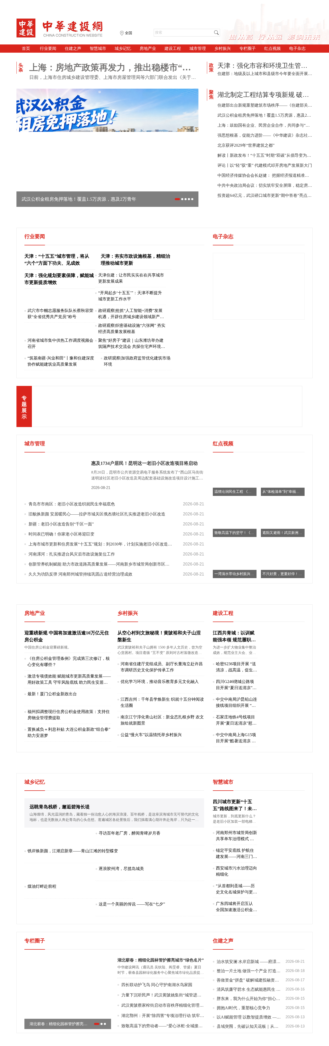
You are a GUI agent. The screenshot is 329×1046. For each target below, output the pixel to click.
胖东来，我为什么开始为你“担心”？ (261, 1028)
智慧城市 (98, 48)
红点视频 (272, 48)
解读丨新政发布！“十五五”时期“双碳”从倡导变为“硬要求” (265, 155)
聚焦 (211, 94)
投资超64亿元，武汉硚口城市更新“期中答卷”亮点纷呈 (265, 195)
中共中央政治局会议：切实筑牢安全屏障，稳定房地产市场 (265, 185)
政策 (211, 67)
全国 (128, 33)
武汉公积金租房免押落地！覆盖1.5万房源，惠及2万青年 (265, 115)
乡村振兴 (222, 48)
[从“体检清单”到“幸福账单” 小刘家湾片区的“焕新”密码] (283, 507)
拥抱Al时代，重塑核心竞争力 (261, 1037)
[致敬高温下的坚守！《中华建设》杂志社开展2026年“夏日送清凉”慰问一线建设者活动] (235, 548)
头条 (21, 67)
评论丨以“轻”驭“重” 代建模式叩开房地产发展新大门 (264, 165)
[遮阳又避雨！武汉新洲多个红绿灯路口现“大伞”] (283, 548)
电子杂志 (297, 48)
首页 (26, 48)
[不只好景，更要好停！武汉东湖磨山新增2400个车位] (283, 589)
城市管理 (197, 48)
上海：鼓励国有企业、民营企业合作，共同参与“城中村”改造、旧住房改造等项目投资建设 (265, 125)
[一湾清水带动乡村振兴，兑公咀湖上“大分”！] (235, 589)
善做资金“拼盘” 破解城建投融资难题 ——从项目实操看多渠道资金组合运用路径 (261, 1009)
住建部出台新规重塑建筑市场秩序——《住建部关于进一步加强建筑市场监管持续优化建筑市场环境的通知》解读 (265, 105)
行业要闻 (48, 48)
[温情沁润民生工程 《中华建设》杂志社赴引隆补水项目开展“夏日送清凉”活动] (235, 507)
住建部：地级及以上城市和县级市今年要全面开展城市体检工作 (265, 73)
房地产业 (148, 48)
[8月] (259, 316)
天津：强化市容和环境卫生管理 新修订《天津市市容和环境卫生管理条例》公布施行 (265, 65)
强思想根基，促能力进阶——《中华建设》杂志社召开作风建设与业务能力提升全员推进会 (265, 135)
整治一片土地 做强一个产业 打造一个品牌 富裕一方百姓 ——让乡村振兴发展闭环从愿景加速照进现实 (261, 1000)
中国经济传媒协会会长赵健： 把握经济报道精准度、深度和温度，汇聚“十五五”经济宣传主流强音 (265, 175)
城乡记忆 (123, 48)
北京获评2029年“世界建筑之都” (246, 145)
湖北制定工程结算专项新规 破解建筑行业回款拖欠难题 (265, 94)
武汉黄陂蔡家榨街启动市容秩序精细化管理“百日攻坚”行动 (162, 1035)
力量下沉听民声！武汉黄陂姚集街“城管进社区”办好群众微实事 (162, 1025)
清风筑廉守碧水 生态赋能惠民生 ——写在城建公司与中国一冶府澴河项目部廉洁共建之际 (261, 1019)
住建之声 (73, 48)
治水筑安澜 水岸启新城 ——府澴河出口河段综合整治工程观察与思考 (261, 991)
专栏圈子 (247, 48)
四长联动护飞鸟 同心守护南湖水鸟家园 (156, 1014)
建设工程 (172, 48)
